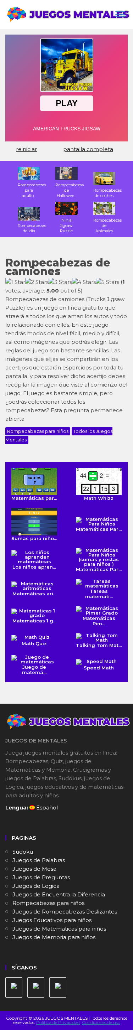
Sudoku (22, 851)
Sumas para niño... (34, 538)
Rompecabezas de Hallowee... (69, 190)
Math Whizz (98, 498)
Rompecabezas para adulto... (32, 190)
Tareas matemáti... (99, 593)
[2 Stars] (37, 282)
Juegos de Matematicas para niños (59, 928)
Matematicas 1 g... (34, 620)
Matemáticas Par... (99, 529)
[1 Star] (15, 282)
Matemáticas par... (34, 498)
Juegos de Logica (36, 886)
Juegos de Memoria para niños (53, 937)
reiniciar (26, 149)
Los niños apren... (34, 567)
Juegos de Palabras (38, 860)
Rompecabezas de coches (107, 193)
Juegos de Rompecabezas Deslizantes (64, 911)
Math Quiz (34, 643)
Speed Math (99, 668)
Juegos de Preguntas (41, 877)
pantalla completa (88, 149)
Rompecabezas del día (32, 228)
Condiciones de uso (101, 1022)
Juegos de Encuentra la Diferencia (58, 894)
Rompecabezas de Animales (107, 225)
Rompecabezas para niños (37, 431)
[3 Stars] (60, 282)
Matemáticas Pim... (99, 620)
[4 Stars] (84, 282)
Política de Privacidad (58, 1022)
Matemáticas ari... (34, 593)
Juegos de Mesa (34, 868)
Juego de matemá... (34, 669)
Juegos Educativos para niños (52, 920)
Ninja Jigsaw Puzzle (66, 225)
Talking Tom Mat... (99, 645)
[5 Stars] (107, 282)
